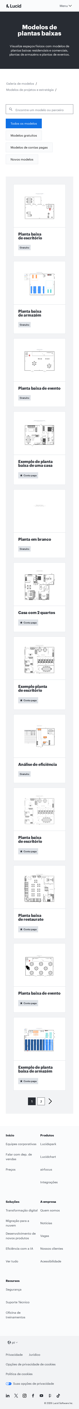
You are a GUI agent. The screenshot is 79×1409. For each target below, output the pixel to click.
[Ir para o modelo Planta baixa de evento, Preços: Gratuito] (39, 373)
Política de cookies (19, 1374)
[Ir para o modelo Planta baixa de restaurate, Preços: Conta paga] (39, 902)
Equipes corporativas (21, 1144)
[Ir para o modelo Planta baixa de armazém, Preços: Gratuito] (39, 297)
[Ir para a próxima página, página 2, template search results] (49, 1101)
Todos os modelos (24, 123)
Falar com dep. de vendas (19, 1157)
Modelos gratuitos (24, 135)
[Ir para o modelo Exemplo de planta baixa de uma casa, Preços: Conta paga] (39, 448)
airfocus (46, 1169)
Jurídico (34, 1354)
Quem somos (50, 1210)
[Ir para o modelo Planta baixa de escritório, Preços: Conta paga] (39, 824)
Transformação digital (22, 1210)
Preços (11, 1169)
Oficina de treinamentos (15, 1315)
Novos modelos (22, 159)
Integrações (49, 1182)
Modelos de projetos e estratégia (30, 89)
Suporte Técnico (18, 1302)
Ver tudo (12, 1261)
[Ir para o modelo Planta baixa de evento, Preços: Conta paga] (39, 978)
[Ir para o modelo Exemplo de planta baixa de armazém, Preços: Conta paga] (39, 1053)
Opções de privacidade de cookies (31, 1364)
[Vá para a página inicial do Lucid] (18, 6)
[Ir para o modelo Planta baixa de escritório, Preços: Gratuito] (39, 220)
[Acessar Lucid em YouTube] (41, 1396)
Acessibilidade (50, 1261)
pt (13, 1342)
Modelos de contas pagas (29, 147)
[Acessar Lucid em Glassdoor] (50, 1396)
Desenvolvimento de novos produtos (21, 1236)
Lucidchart (48, 1156)
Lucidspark (48, 1144)
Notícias (46, 1223)
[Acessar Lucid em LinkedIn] (8, 1396)
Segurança (13, 1289)
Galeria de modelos (20, 83)
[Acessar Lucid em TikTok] (58, 1396)
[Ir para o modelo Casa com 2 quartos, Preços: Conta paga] (39, 597)
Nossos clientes (51, 1248)
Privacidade (14, 1354)
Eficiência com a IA (19, 1248)
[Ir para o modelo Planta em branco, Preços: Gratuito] (39, 524)
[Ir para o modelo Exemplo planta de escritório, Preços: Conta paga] (39, 673)
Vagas (44, 1236)
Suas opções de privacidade (33, 1383)
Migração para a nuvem (17, 1223)
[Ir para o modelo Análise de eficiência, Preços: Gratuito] (39, 749)
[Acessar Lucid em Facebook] (33, 1396)
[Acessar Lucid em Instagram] (24, 1396)
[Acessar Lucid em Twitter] (16, 1396)
